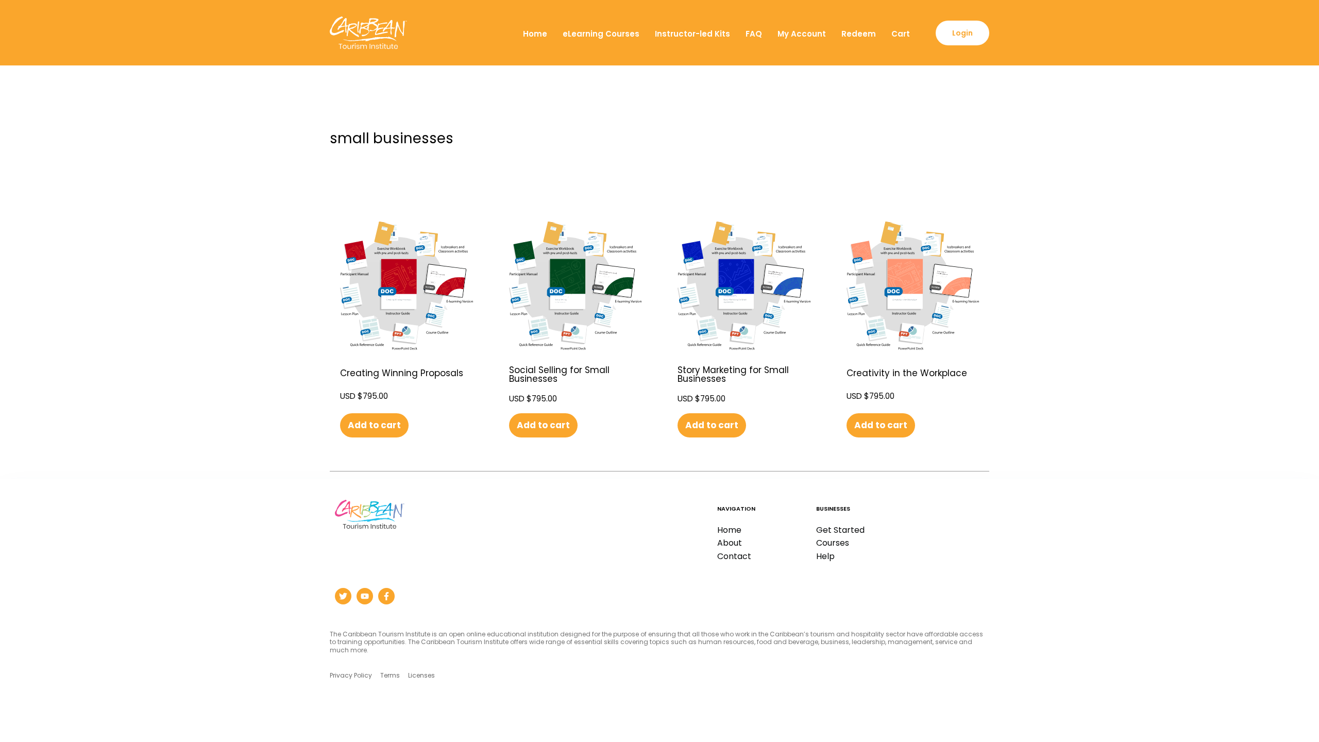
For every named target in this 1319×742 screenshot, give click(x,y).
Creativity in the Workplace (907, 373)
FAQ (754, 33)
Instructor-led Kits (692, 33)
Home (535, 33)
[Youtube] (365, 596)
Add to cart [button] (374, 425)
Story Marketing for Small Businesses (733, 374)
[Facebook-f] (386, 596)
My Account (801, 33)
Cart (900, 33)
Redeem (858, 33)
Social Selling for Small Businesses (559, 374)
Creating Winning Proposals (401, 373)
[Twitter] (343, 596)
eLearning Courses (601, 33)
